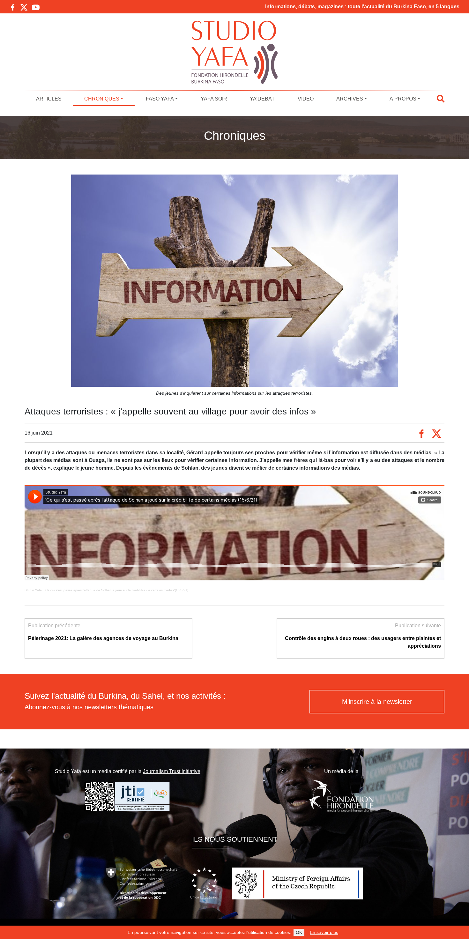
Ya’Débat (262, 98)
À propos (403, 98)
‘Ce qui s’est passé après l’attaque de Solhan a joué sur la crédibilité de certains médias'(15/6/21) (116, 590)
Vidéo (306, 98)
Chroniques (101, 98)
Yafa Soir (214, 98)
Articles (49, 98)
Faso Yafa (160, 98)
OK (299, 932)
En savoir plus (324, 932)
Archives (349, 98)
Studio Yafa (33, 590)
